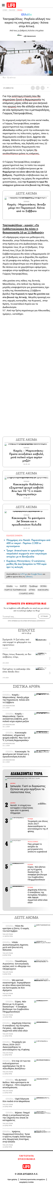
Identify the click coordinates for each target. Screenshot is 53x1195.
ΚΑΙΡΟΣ (23, 586)
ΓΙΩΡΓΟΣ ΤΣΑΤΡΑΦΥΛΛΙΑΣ (15, 590)
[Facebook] (46, 72)
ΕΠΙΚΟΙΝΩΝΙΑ (26, 1159)
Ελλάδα (19, 10)
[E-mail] (43, 88)
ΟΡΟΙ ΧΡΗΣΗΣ (12, 621)
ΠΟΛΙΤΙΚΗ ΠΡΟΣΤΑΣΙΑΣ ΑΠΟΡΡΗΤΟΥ (32, 621)
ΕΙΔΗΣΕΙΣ (12, 10)
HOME (5, 10)
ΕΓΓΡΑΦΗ (44, 616)
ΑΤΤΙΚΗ (32, 590)
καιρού (12, 106)
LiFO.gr (23, 574)
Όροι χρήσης (12, 1179)
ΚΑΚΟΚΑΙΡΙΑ (43, 590)
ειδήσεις (29, 576)
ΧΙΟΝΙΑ (43, 586)
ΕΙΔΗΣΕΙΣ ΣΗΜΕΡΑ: (14, 535)
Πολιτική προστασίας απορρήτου (32, 1179)
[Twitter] (50, 72)
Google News (36, 574)
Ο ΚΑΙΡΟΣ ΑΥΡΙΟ (26, 593)
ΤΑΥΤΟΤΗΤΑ (26, 1156)
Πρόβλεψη (33, 586)
